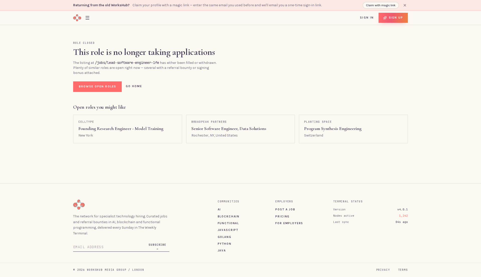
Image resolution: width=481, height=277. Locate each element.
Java (222, 250)
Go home (134, 86)
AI (219, 209)
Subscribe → (157, 246)
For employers (289, 223)
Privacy (383, 269)
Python (224, 243)
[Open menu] (87, 17)
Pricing (282, 216)
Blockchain (228, 216)
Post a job (285, 209)
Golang (224, 237)
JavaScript (228, 230)
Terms (403, 269)
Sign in (367, 17)
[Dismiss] (405, 5)
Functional (228, 223)
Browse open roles (97, 86)
